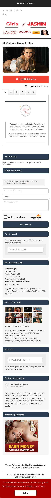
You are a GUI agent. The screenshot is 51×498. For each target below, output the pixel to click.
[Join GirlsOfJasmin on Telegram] (17, 10)
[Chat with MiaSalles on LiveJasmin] (26, 50)
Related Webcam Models (17, 326)
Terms (8, 465)
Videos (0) (16, 92)
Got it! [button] (26, 493)
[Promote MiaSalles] (28, 92)
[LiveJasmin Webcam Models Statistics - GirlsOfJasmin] (25, 21)
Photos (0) (11, 92)
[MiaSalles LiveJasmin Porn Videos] (33, 92)
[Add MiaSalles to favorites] (26, 86)
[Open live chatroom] (25, 112)
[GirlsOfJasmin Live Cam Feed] (21, 10)
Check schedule (12, 284)
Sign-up (8, 288)
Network (28, 468)
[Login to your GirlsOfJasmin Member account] (6, 14)
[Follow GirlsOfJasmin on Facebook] (14, 10)
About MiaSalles (5, 92)
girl (15, 269)
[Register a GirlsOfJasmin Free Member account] (3, 14)
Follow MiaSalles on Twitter (17, 281)
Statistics (22, 92)
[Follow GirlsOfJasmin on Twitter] (7, 10)
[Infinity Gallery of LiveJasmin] (3, 10)
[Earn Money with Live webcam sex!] (21, 421)
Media (14, 468)
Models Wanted (39, 465)
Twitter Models (18, 465)
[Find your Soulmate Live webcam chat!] (26, 31)
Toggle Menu (27, 3)
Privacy (21, 468)
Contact (36, 468)
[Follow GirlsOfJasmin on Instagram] (11, 10)
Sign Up (28, 465)
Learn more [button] (39, 486)
